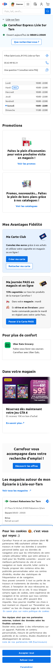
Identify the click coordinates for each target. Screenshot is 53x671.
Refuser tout (26, 660)
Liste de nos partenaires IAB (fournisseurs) (24, 642)
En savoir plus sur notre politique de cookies (26, 611)
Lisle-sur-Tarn (12, 19)
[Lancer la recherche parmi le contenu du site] (47, 11)
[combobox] (26, 11)
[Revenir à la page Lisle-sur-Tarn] (3, 19)
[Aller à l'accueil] (4, 4)
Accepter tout (26, 653)
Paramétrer (26, 667)
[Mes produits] (35, 4)
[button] (28, 4)
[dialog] (26, 598)
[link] (47, 502)
